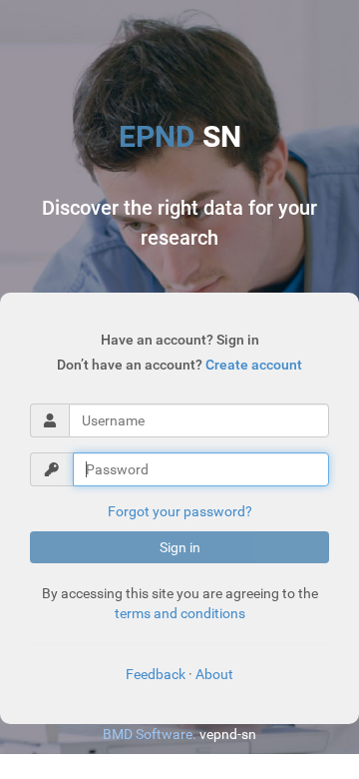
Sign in (180, 547)
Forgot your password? (180, 511)
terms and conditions (180, 613)
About (214, 674)
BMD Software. (149, 734)
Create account (253, 365)
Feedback (155, 674)
